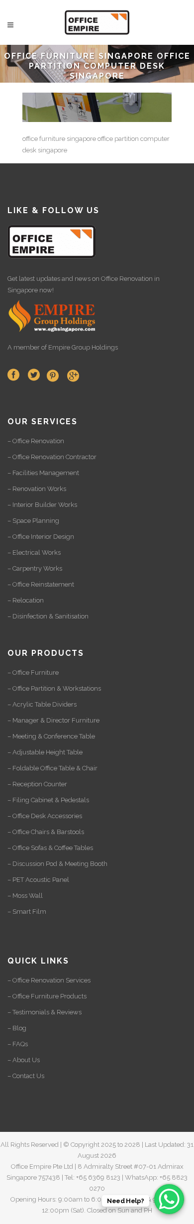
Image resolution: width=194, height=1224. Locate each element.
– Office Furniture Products (47, 996)
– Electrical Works (34, 552)
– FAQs (17, 1044)
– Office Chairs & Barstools (45, 832)
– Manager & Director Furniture (53, 720)
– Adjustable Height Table (45, 752)
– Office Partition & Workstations (54, 688)
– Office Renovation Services (49, 980)
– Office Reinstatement (40, 584)
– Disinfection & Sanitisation (48, 616)
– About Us (23, 1060)
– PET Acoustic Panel (38, 879)
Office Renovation (127, 278)
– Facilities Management (43, 473)
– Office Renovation (35, 441)
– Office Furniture (33, 672)
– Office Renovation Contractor (52, 457)
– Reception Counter (37, 784)
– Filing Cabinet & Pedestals (48, 800)
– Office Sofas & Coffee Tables (50, 848)
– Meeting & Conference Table (51, 736)
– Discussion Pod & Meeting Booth (57, 863)
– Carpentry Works (34, 568)
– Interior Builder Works (42, 504)
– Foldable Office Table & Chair (52, 768)
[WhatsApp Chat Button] (169, 1199)
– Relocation (25, 600)
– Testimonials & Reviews (44, 1012)
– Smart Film (26, 911)
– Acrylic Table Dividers (42, 704)
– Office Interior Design (40, 536)
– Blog (16, 1028)
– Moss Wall (25, 895)
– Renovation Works (36, 488)
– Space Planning (33, 520)
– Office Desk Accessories (44, 816)
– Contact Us (25, 1076)
